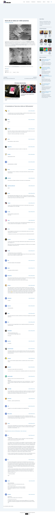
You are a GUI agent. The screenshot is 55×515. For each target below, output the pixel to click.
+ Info (29, 513)
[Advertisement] (27, 9)
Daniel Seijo (9, 388)
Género (44, 1)
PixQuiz (48, 1)
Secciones (27, 1)
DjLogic (7, 68)
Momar (9, 169)
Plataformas (39, 1)
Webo (8, 119)
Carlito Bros (9, 398)
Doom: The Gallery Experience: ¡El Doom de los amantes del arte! (46, 68)
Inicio (24, 1)
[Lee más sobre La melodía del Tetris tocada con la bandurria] (28, 88)
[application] (29, 1)
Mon (8, 260)
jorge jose (9, 305)
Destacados (33, 1)
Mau (42, 67)
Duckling (9, 154)
